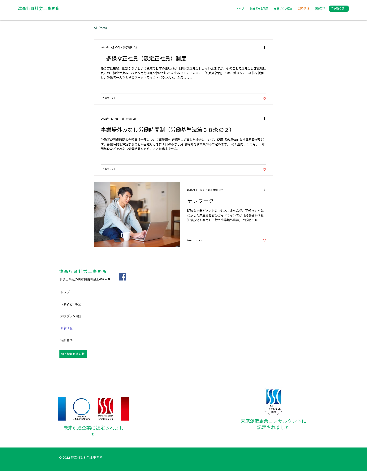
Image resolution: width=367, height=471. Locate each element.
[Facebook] (122, 276)
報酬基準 (66, 340)
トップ (65, 292)
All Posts (100, 27)
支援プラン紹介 (71, 316)
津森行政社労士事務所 (39, 8)
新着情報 (66, 328)
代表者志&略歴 (70, 304)
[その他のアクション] (265, 47)
